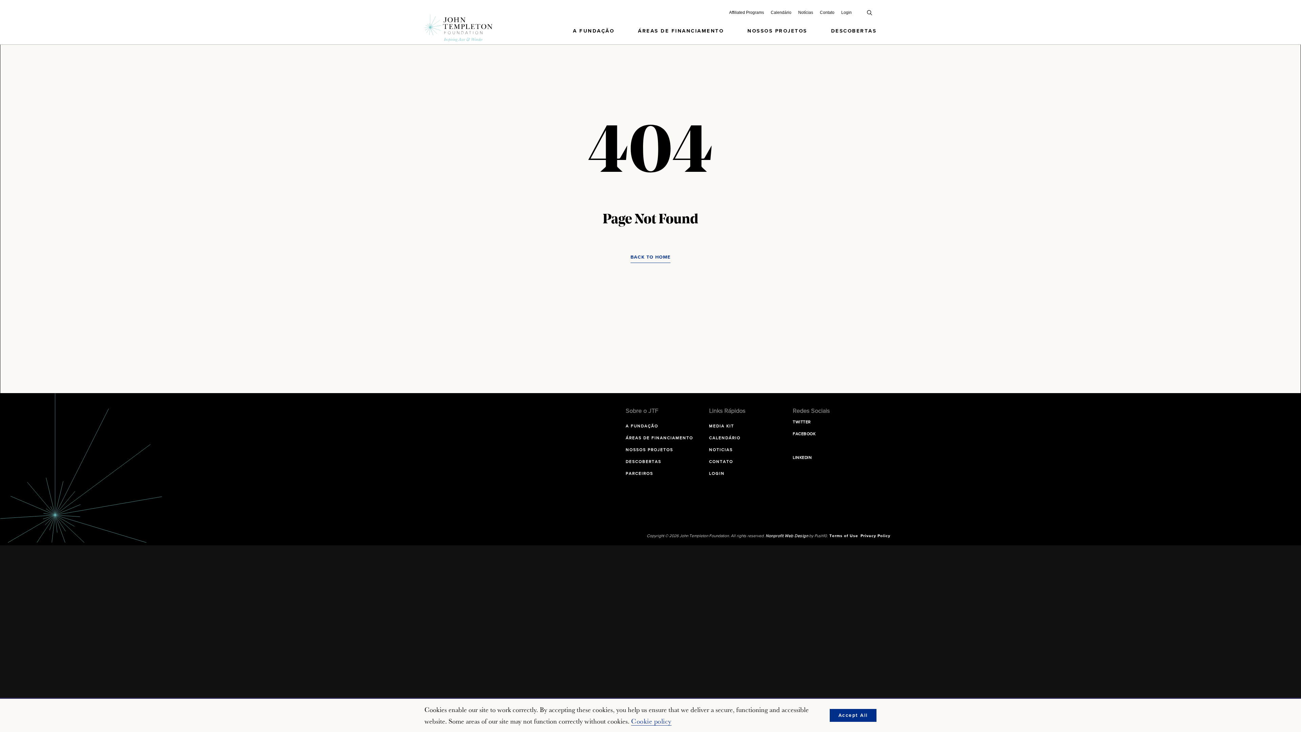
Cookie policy (651, 721)
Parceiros (639, 474)
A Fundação (593, 31)
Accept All (853, 715)
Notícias (805, 12)
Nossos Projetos (777, 31)
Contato (827, 12)
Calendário (781, 12)
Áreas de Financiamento (681, 31)
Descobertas (854, 31)
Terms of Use (843, 536)
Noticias (721, 450)
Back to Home (650, 257)
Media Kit (721, 426)
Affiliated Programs (746, 12)
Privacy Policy (875, 536)
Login (846, 12)
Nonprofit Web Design (787, 536)
